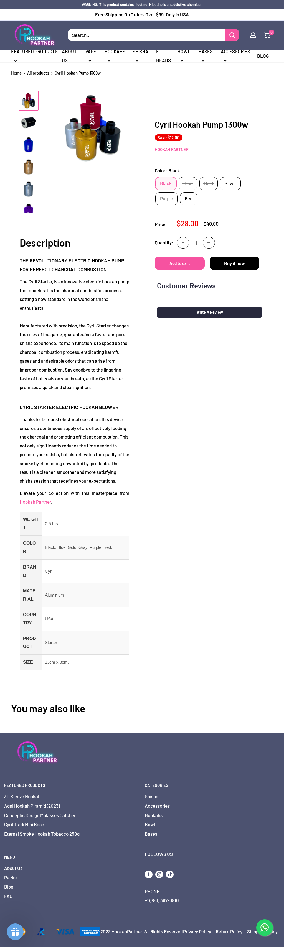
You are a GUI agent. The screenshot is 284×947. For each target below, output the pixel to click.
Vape (90, 51)
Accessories (235, 51)
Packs (10, 877)
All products (38, 72)
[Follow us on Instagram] (159, 873)
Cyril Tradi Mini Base (24, 824)
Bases (206, 51)
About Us (69, 55)
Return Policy (229, 931)
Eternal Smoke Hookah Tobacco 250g (42, 833)
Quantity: (164, 242)
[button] (209, 312)
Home (16, 72)
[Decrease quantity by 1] (183, 243)
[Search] (232, 35)
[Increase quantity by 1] (209, 243)
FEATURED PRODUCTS (34, 51)
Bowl (184, 51)
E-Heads (163, 55)
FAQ (8, 896)
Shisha (140, 51)
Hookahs (115, 51)
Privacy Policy (197, 931)
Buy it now (234, 263)
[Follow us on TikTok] (170, 873)
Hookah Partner (172, 149)
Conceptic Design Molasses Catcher (40, 815)
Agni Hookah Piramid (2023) (32, 805)
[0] (266, 35)
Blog (263, 55)
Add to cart (179, 263)
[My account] (253, 35)
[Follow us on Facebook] (149, 873)
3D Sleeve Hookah (22, 796)
